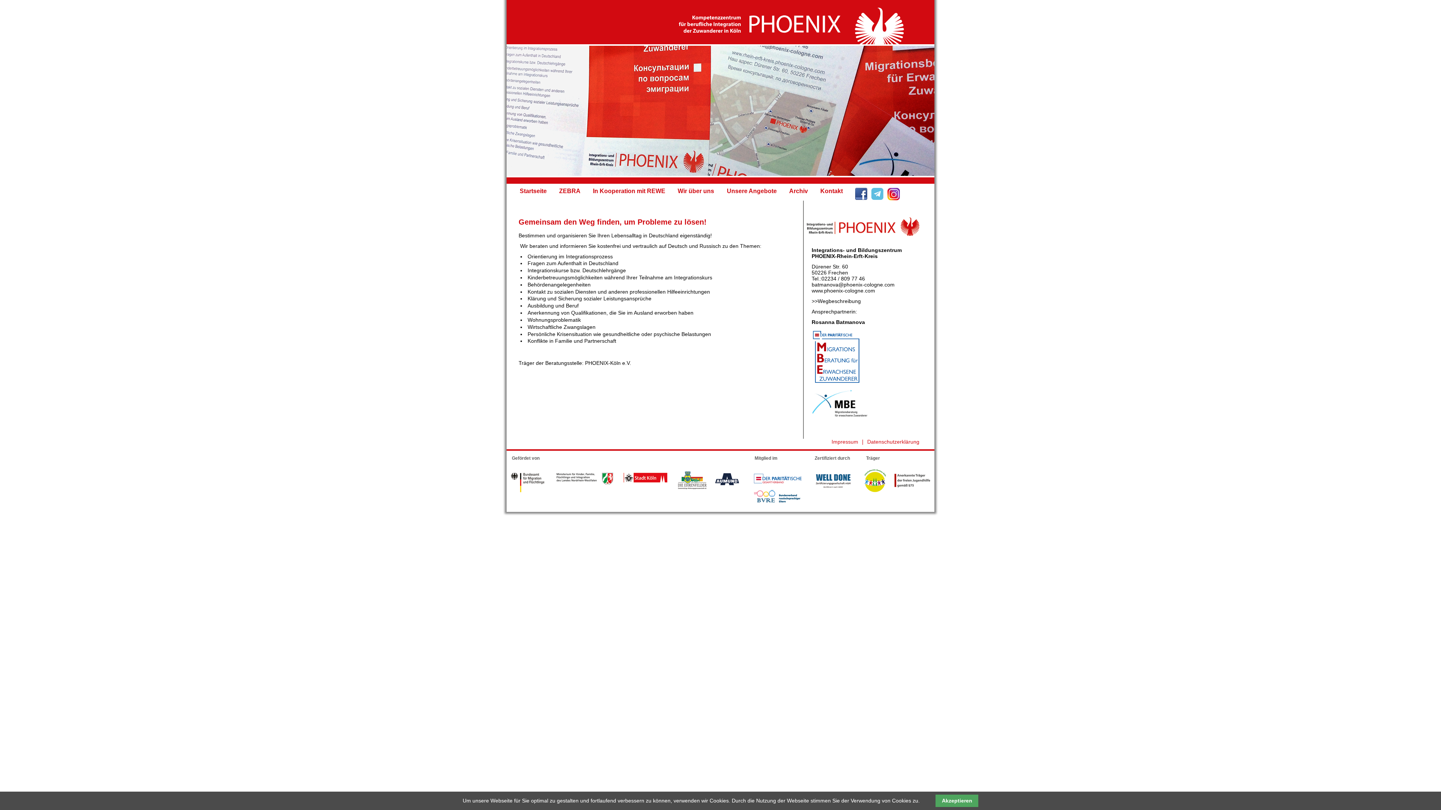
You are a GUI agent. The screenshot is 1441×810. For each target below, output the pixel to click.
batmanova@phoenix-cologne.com (853, 285)
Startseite (533, 191)
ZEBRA (570, 191)
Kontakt (831, 191)
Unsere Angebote (752, 191)
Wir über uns (696, 191)
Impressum (845, 442)
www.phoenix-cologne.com (843, 291)
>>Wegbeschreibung (836, 301)
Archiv (798, 191)
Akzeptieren (957, 801)
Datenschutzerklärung (893, 442)
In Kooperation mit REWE (629, 191)
